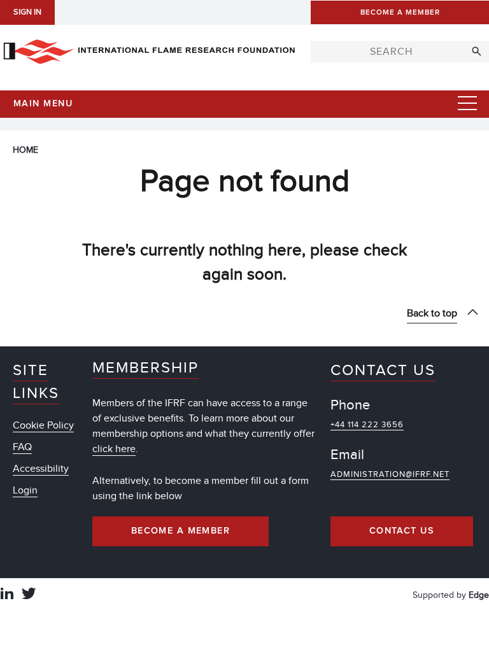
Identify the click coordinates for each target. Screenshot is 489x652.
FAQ (22, 447)
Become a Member (180, 531)
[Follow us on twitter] (29, 595)
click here (114, 449)
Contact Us (401, 531)
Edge (479, 595)
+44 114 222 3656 (367, 425)
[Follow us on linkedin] (7, 595)
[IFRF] (149, 49)
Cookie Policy (43, 425)
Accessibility (41, 468)
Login (25, 490)
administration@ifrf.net (390, 474)
